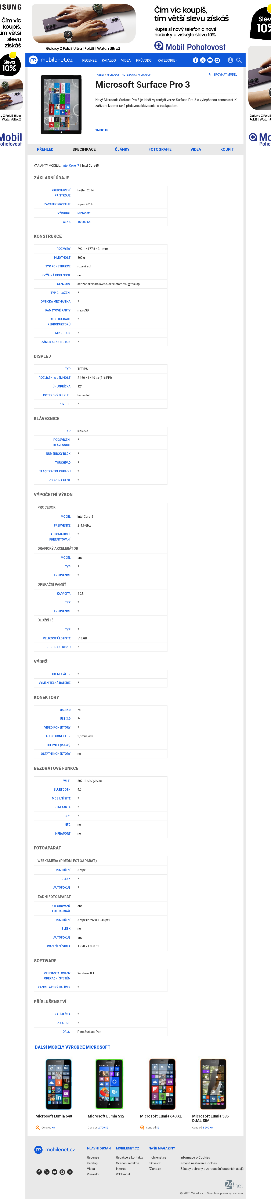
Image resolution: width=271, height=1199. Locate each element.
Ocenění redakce (127, 1163)
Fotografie (160, 149)
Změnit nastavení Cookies (198, 1163)
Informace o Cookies (195, 1157)
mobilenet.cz (157, 1157)
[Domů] (51, 60)
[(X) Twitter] (203, 61)
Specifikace (84, 149)
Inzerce (121, 1168)
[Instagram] (217, 61)
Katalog (109, 60)
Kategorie (166, 60)
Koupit (227, 149)
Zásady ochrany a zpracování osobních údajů (211, 1168)
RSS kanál (123, 1174)
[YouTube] (210, 61)
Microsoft (114, 74)
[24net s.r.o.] (234, 1187)
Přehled (45, 149)
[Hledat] (239, 60)
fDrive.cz (155, 1163)
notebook (129, 74)
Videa (126, 60)
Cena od (48, 1127)
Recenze (89, 60)
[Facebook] (196, 61)
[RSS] (70, 1173)
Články (122, 149)
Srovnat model (225, 74)
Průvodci (144, 60)
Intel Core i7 (70, 165)
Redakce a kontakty (129, 1157)
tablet (99, 74)
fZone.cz (155, 1168)
